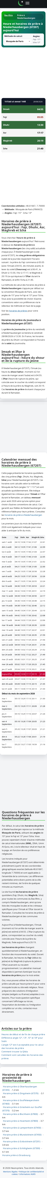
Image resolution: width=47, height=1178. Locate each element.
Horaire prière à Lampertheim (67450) (22, 1127)
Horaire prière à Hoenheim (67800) (20, 1121)
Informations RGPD (27, 1174)
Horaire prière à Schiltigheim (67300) (21, 1148)
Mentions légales (10, 1171)
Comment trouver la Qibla (15, 1051)
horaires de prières (18, 310)
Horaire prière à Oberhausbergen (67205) (19, 1088)
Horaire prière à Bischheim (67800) (20, 1114)
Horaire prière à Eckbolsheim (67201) (21, 1141)
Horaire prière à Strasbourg (16, 1155)
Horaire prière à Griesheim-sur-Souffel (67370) (22, 1109)
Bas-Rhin (8, 15)
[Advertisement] (23, 72)
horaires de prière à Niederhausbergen (23, 514)
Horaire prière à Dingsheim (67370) (20, 1093)
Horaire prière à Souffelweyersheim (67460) (20, 1102)
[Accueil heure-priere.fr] (21, 3)
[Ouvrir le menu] (27, 3)
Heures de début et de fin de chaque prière (23, 1034)
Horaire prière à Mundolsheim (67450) (22, 1134)
